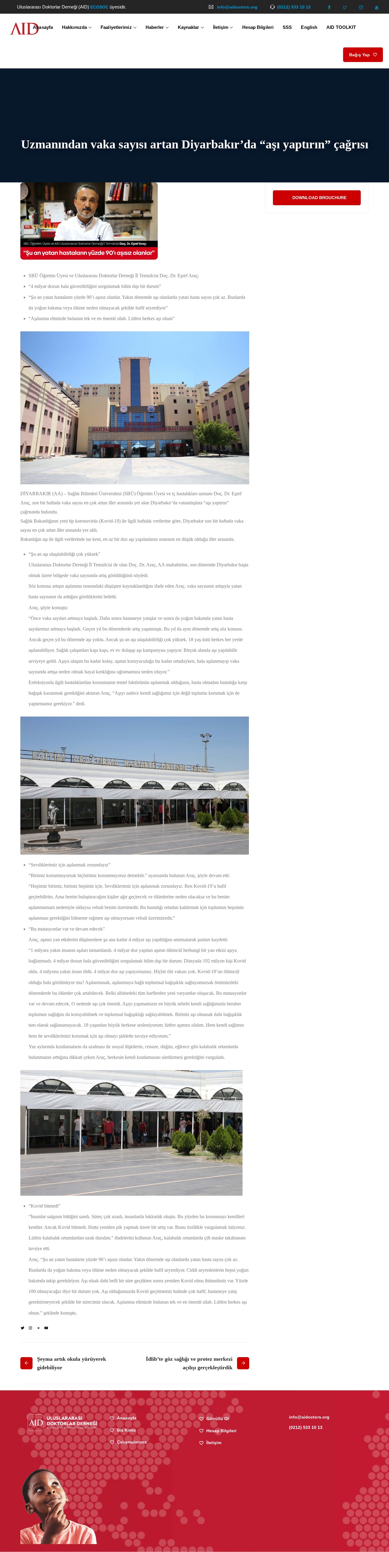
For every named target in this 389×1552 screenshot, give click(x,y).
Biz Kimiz (126, 1430)
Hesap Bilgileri (258, 27)
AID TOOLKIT (341, 27)
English (309, 27)
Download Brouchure (319, 197)
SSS (287, 27)
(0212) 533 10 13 (294, 7)
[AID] (24, 29)
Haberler (155, 27)
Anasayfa (43, 27)
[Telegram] (38, 1328)
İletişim (221, 27)
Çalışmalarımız (132, 1442)
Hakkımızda (74, 27)
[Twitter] (22, 1328)
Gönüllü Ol (217, 1418)
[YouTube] (46, 1328)
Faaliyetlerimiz (116, 27)
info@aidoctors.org (237, 7)
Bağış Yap (359, 54)
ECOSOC (100, 7)
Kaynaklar (188, 27)
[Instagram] (30, 1328)
